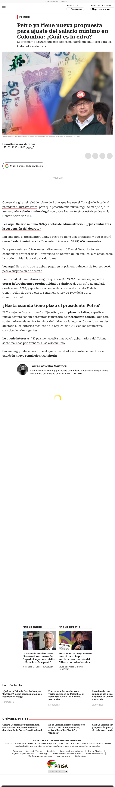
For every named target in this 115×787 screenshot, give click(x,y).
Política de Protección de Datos (67, 753)
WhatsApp (110, 156)
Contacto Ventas (34, 751)
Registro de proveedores (23, 753)
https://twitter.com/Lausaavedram (37, 144)
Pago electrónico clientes (71, 751)
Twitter (95, 156)
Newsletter (51, 751)
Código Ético (80, 756)
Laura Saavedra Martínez (18, 144)
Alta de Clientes (95, 751)
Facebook (88, 156)
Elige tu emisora (101, 9)
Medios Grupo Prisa (57, 771)
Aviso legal (43, 753)
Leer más (77, 373)
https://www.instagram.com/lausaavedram (40, 144)
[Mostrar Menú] (3, 7)
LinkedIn (102, 156)
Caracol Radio (14, 7)
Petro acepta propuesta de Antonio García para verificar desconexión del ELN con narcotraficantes (75, 658)
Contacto (17, 751)
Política (24, 17)
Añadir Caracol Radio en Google (26, 165)
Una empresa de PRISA (57, 764)
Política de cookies (94, 753)
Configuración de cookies (40, 756)
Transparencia (63, 756)
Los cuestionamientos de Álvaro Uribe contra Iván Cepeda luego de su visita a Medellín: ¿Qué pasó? (39, 658)
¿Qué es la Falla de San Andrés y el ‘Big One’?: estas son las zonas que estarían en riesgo (22, 694)
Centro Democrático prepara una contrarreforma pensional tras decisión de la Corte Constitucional (22, 727)
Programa (76, 9)
